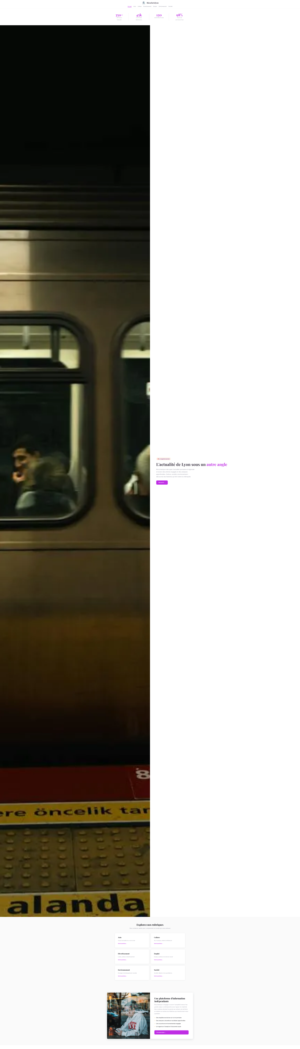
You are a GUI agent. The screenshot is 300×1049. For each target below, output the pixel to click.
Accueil (130, 6)
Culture (139, 6)
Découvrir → (162, 482)
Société (170, 6)
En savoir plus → (161, 1032)
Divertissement (147, 6)
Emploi (155, 6)
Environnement (163, 6)
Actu (134, 6)
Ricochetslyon (153, 3)
